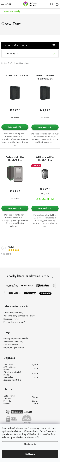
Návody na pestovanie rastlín (15, 338)
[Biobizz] (31, 293)
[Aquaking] (12, 285)
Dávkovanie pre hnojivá (13, 348)
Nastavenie (30, 444)
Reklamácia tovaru (11, 319)
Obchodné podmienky (13, 313)
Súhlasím (30, 454)
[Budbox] (16, 293)
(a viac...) (47, 276)
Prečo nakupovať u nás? (14, 322)
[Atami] (46, 293)
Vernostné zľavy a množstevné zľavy (18, 316)
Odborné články (10, 345)
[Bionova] (43, 285)
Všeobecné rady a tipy (13, 342)
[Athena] (27, 285)
